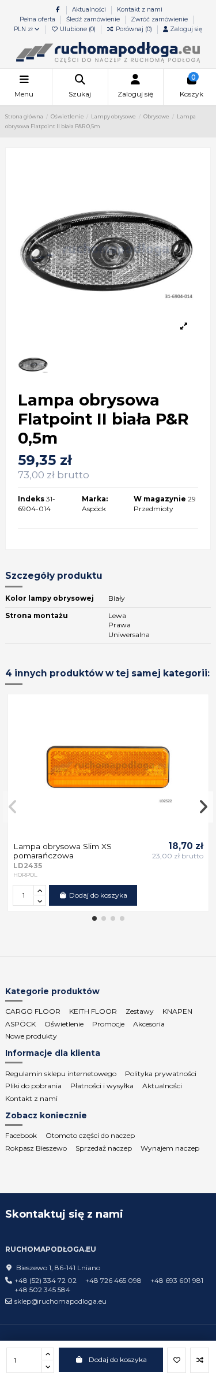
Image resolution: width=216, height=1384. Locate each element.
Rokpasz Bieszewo (36, 1148)
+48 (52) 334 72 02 (45, 1280)
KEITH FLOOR (93, 1011)
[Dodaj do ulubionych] (176, 1360)
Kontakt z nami (139, 9)
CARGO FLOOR (32, 1011)
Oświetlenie (64, 1024)
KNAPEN (177, 1011)
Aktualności (90, 9)
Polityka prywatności (160, 1073)
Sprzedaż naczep (103, 1148)
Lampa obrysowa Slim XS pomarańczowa (62, 851)
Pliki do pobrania (33, 1085)
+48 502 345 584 (42, 1289)
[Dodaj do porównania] (199, 1360)
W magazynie (160, 498)
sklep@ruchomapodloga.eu (60, 1301)
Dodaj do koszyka (118, 1359)
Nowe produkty (31, 1036)
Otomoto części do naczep (90, 1135)
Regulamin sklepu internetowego (60, 1073)
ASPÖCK (20, 1024)
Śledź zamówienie (94, 19)
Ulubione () (77, 29)
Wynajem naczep (170, 1148)
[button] (94, 918)
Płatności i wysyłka (102, 1085)
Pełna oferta (38, 19)
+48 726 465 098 (113, 1280)
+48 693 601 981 (176, 1280)
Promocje (108, 1024)
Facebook (21, 1135)
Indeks (31, 498)
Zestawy (140, 1011)
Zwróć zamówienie (159, 19)
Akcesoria (149, 1024)
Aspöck (94, 508)
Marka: (95, 498)
